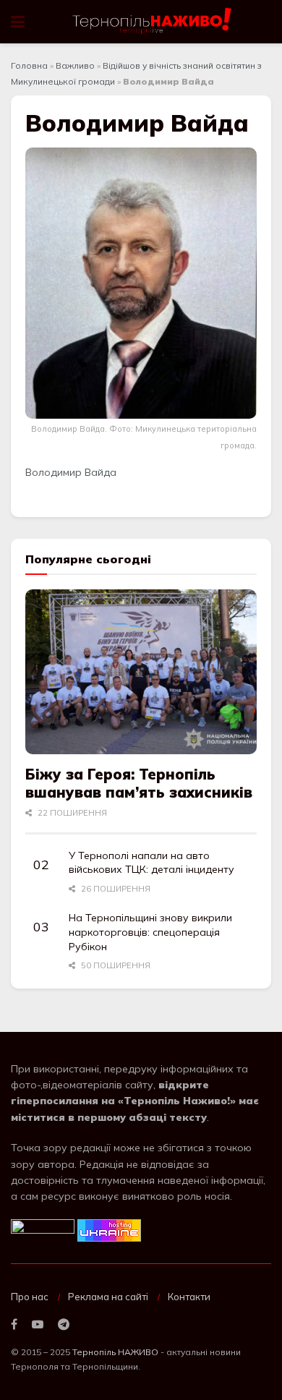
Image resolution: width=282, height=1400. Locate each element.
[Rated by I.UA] (42, 1229)
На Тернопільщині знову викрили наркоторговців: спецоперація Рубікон (150, 931)
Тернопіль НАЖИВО (115, 1351)
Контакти (189, 1296)
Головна (29, 65)
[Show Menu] (18, 21)
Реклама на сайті (108, 1296)
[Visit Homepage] (153, 21)
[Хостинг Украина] (109, 1229)
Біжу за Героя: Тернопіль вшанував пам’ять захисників (138, 783)
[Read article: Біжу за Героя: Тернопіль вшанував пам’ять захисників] (141, 672)
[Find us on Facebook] (14, 1325)
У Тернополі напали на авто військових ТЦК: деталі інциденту (151, 862)
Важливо (75, 65)
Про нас (29, 1296)
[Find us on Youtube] (37, 1325)
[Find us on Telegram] (63, 1325)
